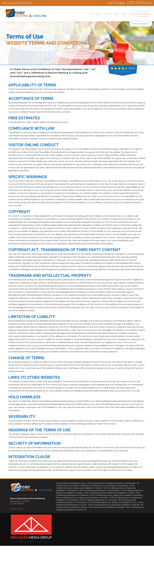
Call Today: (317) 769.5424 (129, 3)
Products (108, 14)
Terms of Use (16, 509)
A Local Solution (17, 3)
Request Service (143, 14)
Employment (140, 24)
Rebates (116, 14)
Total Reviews (123, 71)
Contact (131, 14)
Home (91, 14)
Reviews (124, 14)
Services (98, 14)
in (72, 483)
